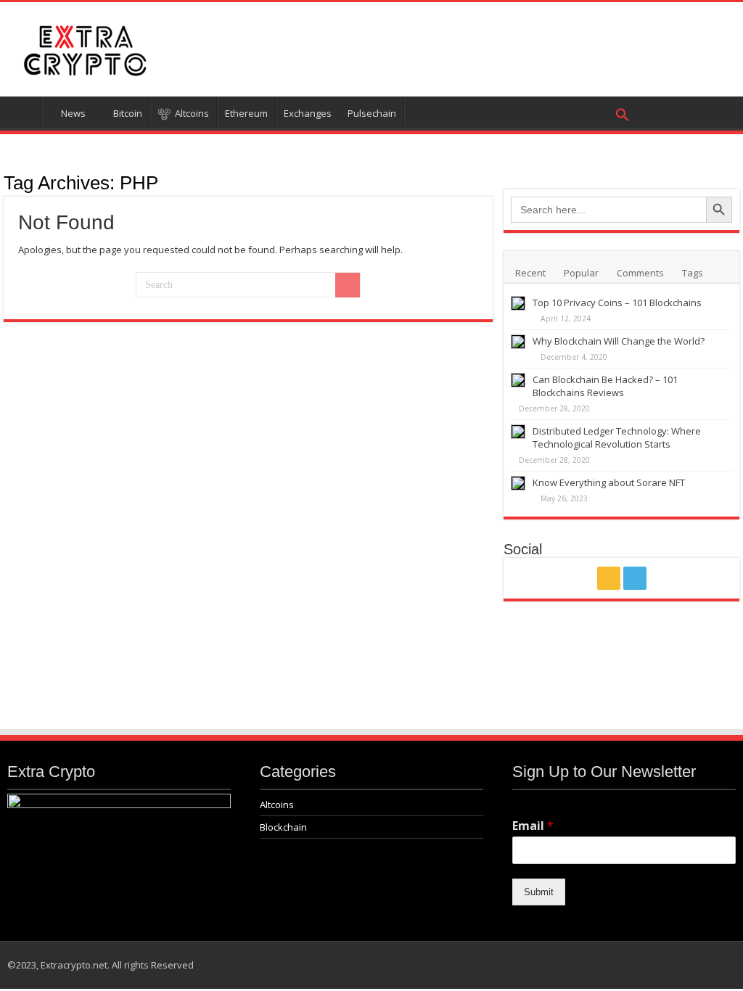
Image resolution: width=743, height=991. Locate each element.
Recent (530, 272)
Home (22, 111)
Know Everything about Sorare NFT (609, 482)
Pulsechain (372, 113)
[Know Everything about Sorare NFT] (518, 483)
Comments (640, 272)
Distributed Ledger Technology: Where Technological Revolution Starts (617, 437)
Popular (581, 272)
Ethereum (246, 113)
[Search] (347, 285)
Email (533, 826)
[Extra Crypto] (83, 47)
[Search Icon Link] (520, 111)
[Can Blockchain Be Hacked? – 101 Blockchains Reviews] (518, 380)
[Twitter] (634, 578)
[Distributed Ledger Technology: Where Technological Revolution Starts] (518, 431)
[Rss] (608, 578)
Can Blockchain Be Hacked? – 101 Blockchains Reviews (605, 386)
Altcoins (277, 804)
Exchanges (308, 113)
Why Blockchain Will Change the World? (619, 341)
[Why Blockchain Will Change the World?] (518, 341)
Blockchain (283, 827)
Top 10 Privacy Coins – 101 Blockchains (617, 302)
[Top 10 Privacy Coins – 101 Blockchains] (518, 303)
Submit (539, 892)
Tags (692, 272)
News (73, 113)
